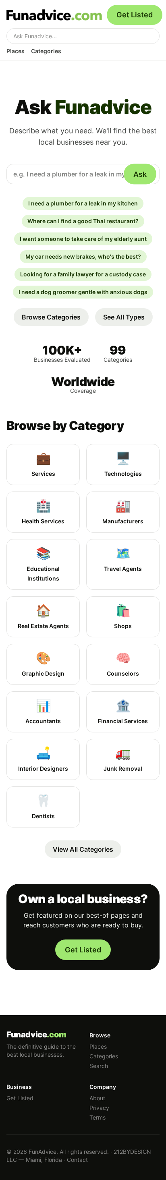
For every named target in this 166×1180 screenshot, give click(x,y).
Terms (97, 1117)
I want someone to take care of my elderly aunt (83, 238)
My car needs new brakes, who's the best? (83, 256)
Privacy (99, 1107)
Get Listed (134, 14)
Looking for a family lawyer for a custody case (83, 274)
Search (98, 1065)
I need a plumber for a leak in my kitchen (83, 203)
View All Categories (83, 849)
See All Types (124, 317)
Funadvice (36, 1034)
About (97, 1098)
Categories (46, 51)
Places (15, 51)
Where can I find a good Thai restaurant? (83, 221)
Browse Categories (51, 317)
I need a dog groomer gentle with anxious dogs (83, 291)
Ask (140, 174)
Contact (77, 1159)
